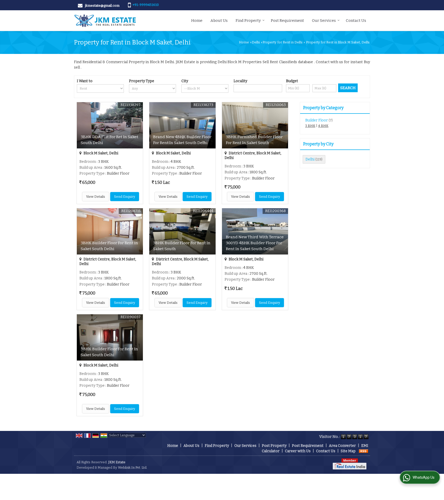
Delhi (256, 42)
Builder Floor (316, 120)
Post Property (274, 446)
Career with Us (298, 451)
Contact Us (356, 20)
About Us (219, 20)
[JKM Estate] (105, 20)
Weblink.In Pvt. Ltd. (132, 467)
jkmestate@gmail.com (102, 5)
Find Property (248, 20)
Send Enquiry (124, 197)
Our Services (324, 20)
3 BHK (310, 126)
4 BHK (323, 126)
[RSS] (363, 451)
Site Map (348, 451)
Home (196, 20)
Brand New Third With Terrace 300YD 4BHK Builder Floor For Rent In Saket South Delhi (255, 243)
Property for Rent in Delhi (282, 42)
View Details (95, 197)
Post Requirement (287, 20)
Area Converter (342, 446)
